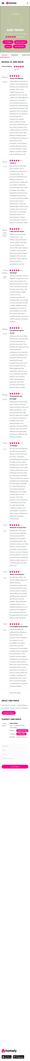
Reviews (4, 55)
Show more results (15, 693)
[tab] (4, 54)
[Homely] (15, 1050)
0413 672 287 (19, 46)
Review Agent (20, 42)
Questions (14, 55)
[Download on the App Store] (7, 1057)
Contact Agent (9, 713)
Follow (9, 42)
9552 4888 (21, 734)
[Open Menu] (3, 3)
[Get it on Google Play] (18, 1057)
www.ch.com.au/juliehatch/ (22, 737)
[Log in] (27, 3)
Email (8, 46)
